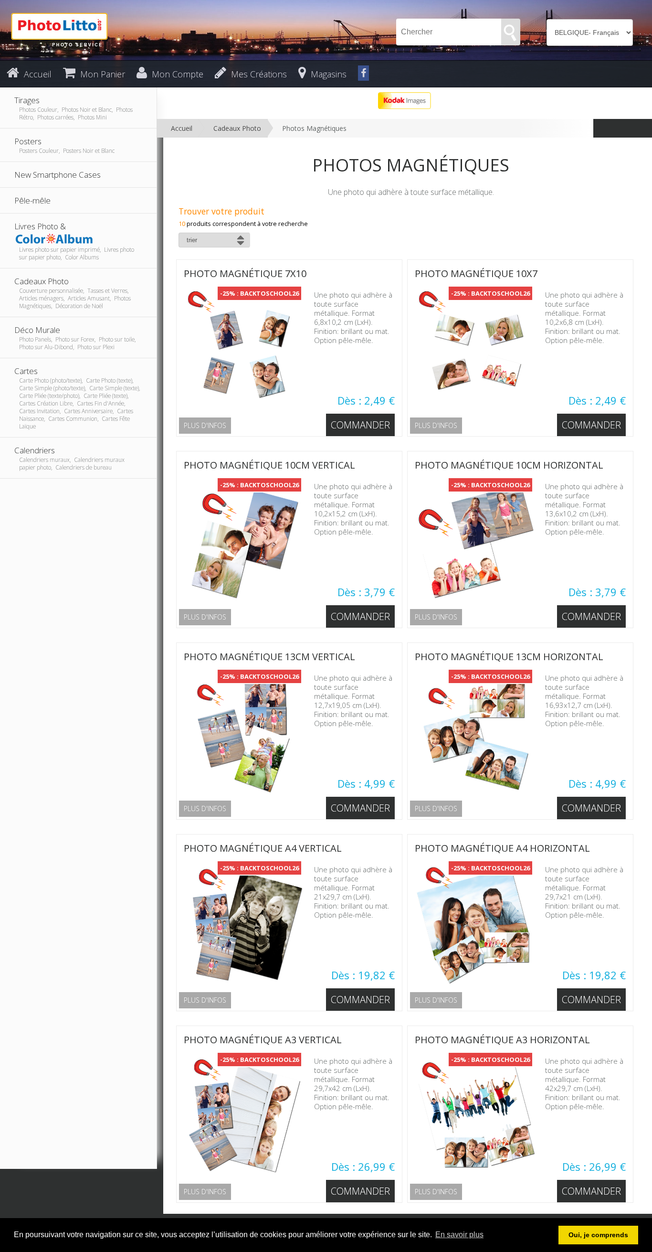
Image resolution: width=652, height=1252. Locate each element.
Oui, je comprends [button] (598, 1235)
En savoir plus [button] (459, 1235)
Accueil (181, 128)
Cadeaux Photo (237, 128)
